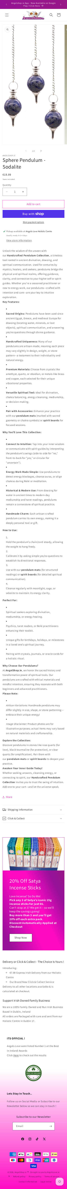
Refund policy (19, 1176)
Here (16, 1055)
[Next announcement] (60, 4)
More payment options (33, 222)
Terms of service (51, 1176)
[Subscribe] (50, 1126)
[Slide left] (26, 151)
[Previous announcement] (6, 4)
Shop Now (21, 937)
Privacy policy (35, 1176)
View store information (19, 240)
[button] (7, 15)
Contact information (28, 1181)
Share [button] (9, 797)
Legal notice (46, 1181)
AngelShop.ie (20, 1172)
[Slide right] (41, 151)
